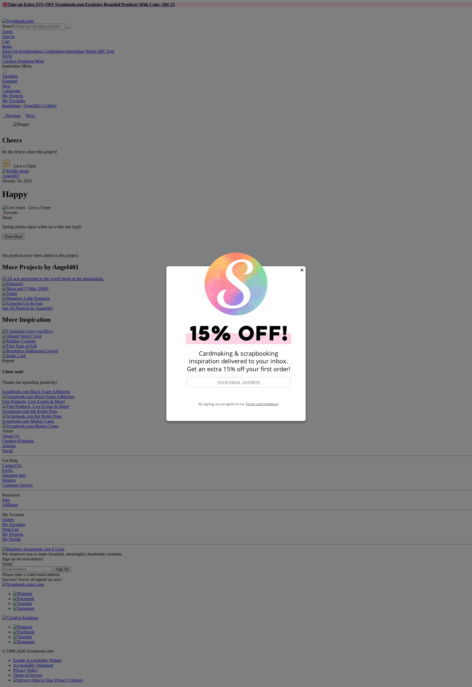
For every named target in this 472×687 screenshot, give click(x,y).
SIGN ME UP (238, 394)
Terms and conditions (262, 404)
